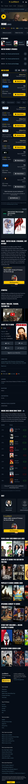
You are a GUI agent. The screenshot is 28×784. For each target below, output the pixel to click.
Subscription (10, 102)
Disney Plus (4, 725)
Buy (24, 102)
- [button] (10, 53)
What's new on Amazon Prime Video (10, 736)
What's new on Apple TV (7, 738)
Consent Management (19, 679)
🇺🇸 (23, 70)
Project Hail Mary (6, 695)
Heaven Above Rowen (7, 752)
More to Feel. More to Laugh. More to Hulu (16, 212)
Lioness (3, 708)
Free (18, 102)
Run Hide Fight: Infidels (7, 750)
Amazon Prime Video (7, 721)
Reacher (4, 710)
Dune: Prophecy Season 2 (8, 765)
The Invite (4, 697)
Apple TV (4, 723)
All (3, 102)
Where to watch (7, 32)
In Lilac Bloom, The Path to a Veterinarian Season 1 (13, 773)
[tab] (14, 53)
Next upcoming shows (7, 762)
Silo (3, 712)
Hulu (3, 727)
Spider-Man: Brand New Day (8, 693)
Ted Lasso (4, 706)
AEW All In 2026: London (8, 758)
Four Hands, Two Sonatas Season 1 (10, 769)
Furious (3, 704)
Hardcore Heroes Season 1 (8, 771)
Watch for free (19, 32)
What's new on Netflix (7, 734)
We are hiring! (6, 680)
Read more (3, 366)
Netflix (3, 719)
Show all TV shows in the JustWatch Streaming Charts (13, 486)
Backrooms (4, 691)
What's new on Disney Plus (8, 740)
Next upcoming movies (7, 747)
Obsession (4, 689)
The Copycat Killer (6, 756)
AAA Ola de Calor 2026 (7, 754)
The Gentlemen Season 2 (7, 767)
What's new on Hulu (6, 743)
